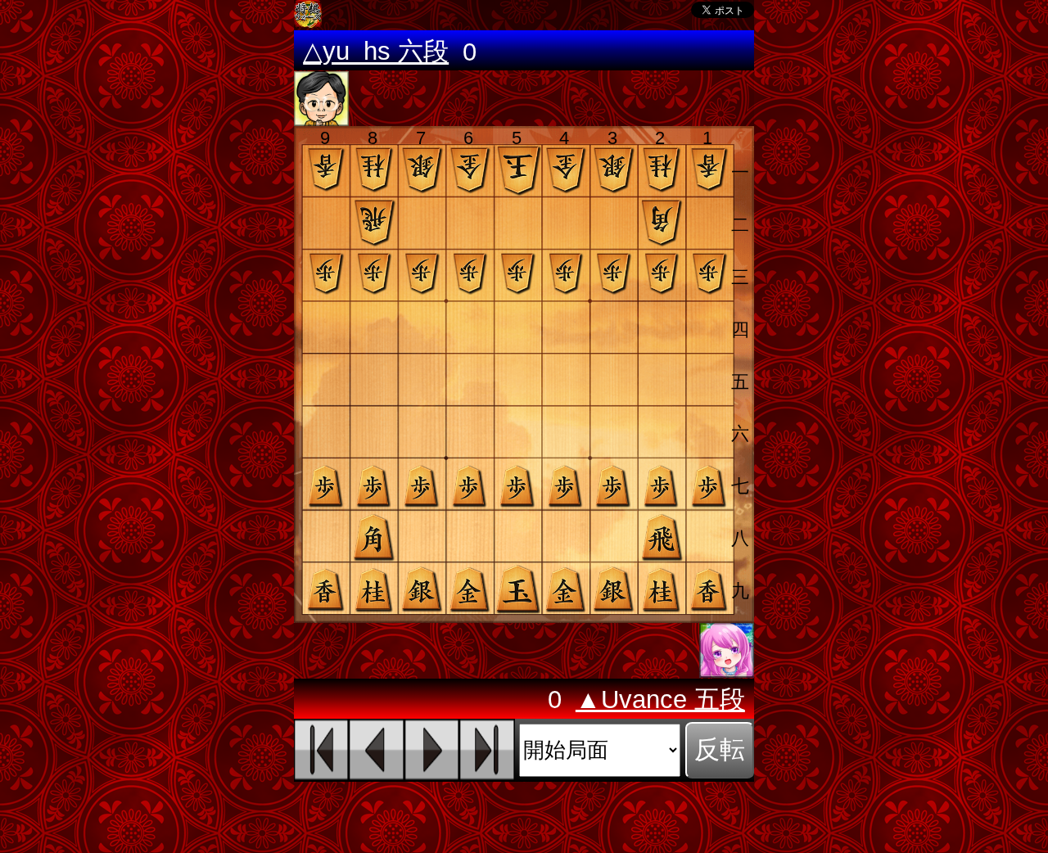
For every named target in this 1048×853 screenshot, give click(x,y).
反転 (719, 749)
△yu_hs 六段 (376, 52)
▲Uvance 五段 (660, 699)
